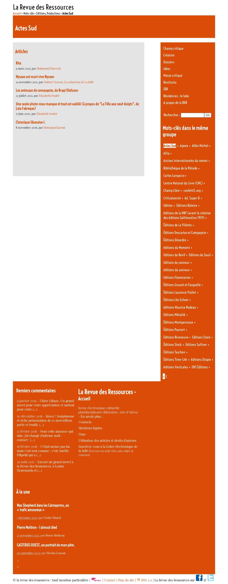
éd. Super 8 (192, 198)
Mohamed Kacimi (54, 127)
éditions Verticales (175, 367)
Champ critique (173, 48)
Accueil (17, 13)
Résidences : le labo (176, 96)
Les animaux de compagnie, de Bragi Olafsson (47, 90)
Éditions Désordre (174, 240)
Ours (82, 434)
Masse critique (172, 75)
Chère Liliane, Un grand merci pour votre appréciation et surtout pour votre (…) (45, 405)
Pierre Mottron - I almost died (37, 527)
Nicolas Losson (56, 553)
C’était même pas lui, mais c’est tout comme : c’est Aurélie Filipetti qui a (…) (43, 450)
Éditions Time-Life (175, 359)
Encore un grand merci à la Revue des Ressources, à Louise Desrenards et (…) (45, 466)
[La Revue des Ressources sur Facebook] (199, 580)
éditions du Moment (176, 248)
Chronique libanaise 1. (31, 122)
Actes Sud (169, 146)
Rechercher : (172, 115)
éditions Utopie (201, 359)
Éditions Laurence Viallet (179, 292)
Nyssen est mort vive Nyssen (35, 76)
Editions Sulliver (196, 345)
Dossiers (168, 62)
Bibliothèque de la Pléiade (180, 168)
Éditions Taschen (174, 352)
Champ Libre (171, 190)
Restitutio (169, 82)
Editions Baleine (186, 205)
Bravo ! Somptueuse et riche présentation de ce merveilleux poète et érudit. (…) (45, 420)
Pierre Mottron (55, 535)
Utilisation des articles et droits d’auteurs (107, 440)
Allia (166, 153)
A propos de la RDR (175, 103)
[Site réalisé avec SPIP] (96, 580)
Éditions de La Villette (177, 225)
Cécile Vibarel (52, 518)
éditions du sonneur (176, 270)
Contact (109, 580)
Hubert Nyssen (53, 82)
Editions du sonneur (176, 262)
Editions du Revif (174, 255)
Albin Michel (200, 146)
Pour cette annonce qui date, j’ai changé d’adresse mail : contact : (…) (45, 435)
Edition (168, 205)
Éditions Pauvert (174, 330)
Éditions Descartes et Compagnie (184, 233)
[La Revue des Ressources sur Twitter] (210, 580)
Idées (166, 69)
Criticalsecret (172, 198)
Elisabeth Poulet (49, 95)
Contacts (85, 422)
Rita (18, 63)
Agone (184, 146)
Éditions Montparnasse (178, 322)
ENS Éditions (200, 367)
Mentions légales (90, 428)
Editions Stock (201, 337)
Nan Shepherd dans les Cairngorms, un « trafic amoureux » (43, 507)
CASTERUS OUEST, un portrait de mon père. (46, 545)
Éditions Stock (172, 345)
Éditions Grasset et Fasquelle (182, 285)
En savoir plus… (92, 416)
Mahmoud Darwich (49, 68)
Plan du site (126, 580)
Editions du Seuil (200, 255)
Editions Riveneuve (175, 337)
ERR (165, 89)
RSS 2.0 (146, 580)
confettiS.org (192, 190)
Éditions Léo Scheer (176, 300)
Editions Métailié (174, 315)
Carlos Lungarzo (174, 175)
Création (169, 55)
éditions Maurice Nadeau (179, 307)
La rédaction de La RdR (78, 82)
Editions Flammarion (177, 277)
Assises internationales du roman (185, 161)
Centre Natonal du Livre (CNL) (183, 183)
